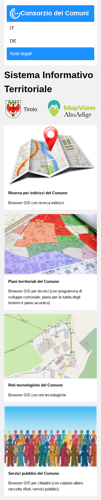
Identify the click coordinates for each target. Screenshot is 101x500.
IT (12, 28)
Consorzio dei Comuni (54, 13)
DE (13, 40)
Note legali (21, 53)
